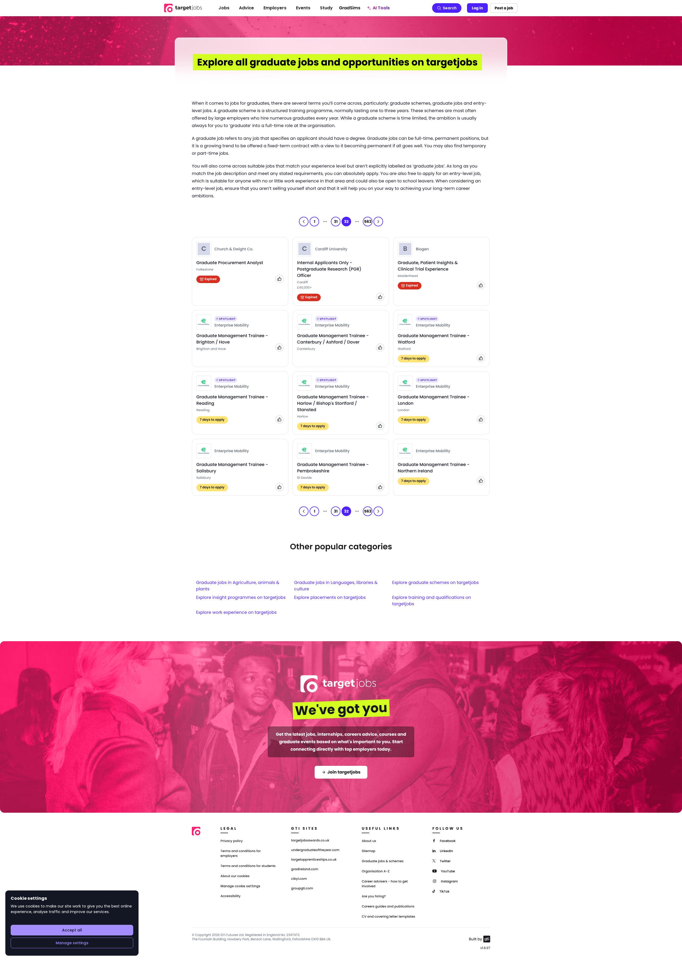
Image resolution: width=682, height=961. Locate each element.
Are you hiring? (374, 896)
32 (346, 221)
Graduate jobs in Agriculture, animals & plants (237, 585)
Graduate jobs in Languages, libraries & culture (335, 585)
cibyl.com (299, 879)
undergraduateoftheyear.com (315, 850)
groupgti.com (302, 888)
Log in (477, 8)
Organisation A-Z (375, 871)
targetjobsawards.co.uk (310, 841)
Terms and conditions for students (248, 866)
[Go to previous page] (303, 221)
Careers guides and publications (388, 906)
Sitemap (368, 851)
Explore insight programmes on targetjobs (241, 597)
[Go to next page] (378, 221)
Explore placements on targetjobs (330, 597)
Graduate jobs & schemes (383, 861)
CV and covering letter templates (388, 916)
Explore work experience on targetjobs (236, 612)
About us (369, 841)
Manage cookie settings (240, 886)
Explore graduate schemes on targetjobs (435, 582)
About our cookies (235, 876)
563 (367, 221)
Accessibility (231, 896)
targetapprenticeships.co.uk (314, 860)
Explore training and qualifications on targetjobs (431, 600)
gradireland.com (304, 869)
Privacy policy (232, 841)
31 (336, 221)
